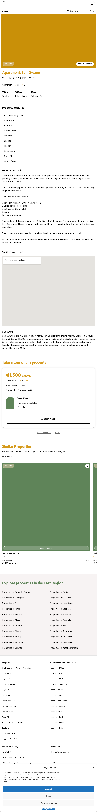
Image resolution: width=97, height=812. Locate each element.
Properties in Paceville (60, 620)
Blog (51, 757)
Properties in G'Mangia (60, 597)
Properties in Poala (57, 717)
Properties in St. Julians (58, 701)
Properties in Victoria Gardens (64, 648)
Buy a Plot (5, 690)
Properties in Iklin (56, 712)
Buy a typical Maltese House (12, 722)
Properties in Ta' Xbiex (13, 642)
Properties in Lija (56, 673)
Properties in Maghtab (60, 614)
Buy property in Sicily (10, 739)
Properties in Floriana (60, 592)
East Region (53, 582)
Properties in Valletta (12, 648)
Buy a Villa (6, 717)
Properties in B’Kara (57, 668)
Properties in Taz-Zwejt (61, 642)
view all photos (85, 64)
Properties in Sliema (11, 631)
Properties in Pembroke (13, 625)
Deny (48, 796)
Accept (48, 789)
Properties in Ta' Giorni (61, 636)
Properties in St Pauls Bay (59, 684)
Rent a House (7, 695)
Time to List (6, 752)
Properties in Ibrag (11, 609)
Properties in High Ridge (61, 603)
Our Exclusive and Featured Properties (16, 668)
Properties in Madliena (12, 614)
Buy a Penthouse (8, 679)
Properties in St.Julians (61, 631)
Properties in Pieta (58, 625)
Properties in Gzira (11, 603)
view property (46, 548)
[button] (93, 767)
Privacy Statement (48, 809)
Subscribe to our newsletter (60, 752)
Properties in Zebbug (57, 706)
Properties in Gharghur (13, 597)
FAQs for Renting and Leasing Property (16, 763)
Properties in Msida (11, 620)
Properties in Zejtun (57, 728)
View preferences (48, 803)
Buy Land (5, 728)
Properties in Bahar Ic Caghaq (16, 592)
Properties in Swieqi (11, 636)
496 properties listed (27, 403)
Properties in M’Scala (57, 722)
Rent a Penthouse (8, 701)
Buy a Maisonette (8, 733)
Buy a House (6, 673)
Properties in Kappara (60, 609)
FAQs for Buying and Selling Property (15, 757)
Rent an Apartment (9, 706)
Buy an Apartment (8, 684)
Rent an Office (7, 712)
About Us (53, 763)
